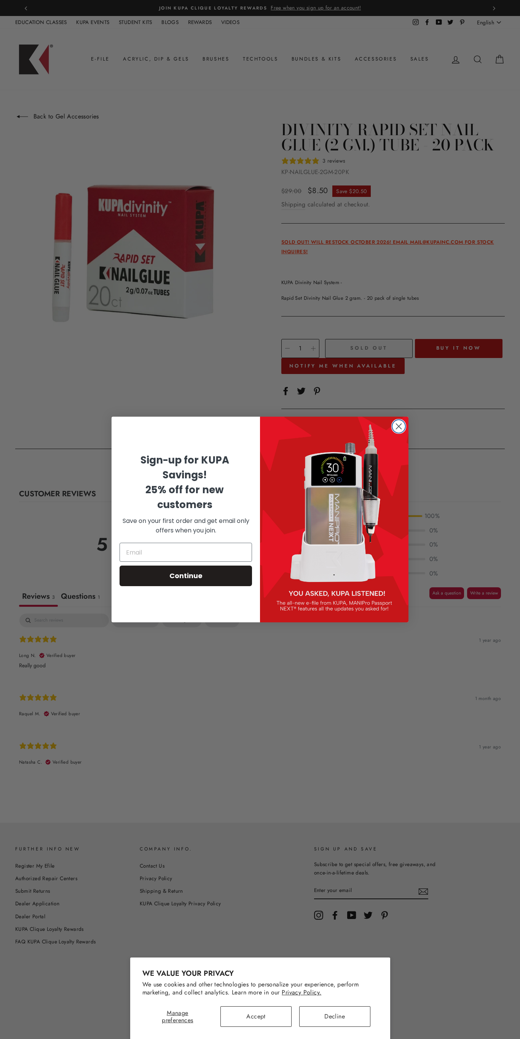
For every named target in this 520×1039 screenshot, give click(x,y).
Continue (186, 575)
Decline (334, 1016)
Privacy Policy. (301, 992)
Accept (255, 1016)
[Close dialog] (398, 426)
